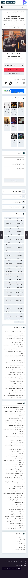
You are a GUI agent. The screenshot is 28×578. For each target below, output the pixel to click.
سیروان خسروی (19, 266)
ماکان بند (8, 287)
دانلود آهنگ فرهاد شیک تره (17, 358)
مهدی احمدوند (9, 306)
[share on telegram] (5, 83)
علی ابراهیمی (19, 274)
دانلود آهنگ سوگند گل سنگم (17, 383)
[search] (2, 7)
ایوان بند (8, 231)
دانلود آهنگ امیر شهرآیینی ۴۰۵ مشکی (15, 386)
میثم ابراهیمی (9, 311)
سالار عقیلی (8, 260)
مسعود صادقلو (19, 300)
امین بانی (19, 229)
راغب (19, 253)
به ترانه (23, 545)
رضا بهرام (8, 253)
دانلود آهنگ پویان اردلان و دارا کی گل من (14, 388)
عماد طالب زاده (9, 271)
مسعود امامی (8, 298)
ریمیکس (12, 568)
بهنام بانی (9, 239)
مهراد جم (19, 311)
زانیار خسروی (19, 260)
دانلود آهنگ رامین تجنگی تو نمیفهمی (15, 374)
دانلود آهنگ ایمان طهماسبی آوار (16, 381)
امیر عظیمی (8, 223)
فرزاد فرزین (19, 284)
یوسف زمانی (8, 319)
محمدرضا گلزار (9, 295)
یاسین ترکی (19, 322)
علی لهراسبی (8, 274)
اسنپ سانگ (22, 547)
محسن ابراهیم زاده (19, 292)
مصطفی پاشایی (19, 303)
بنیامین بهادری (19, 239)
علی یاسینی (8, 276)
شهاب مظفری (19, 271)
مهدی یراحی (8, 308)
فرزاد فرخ (9, 284)
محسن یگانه (19, 295)
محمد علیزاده (19, 298)
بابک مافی (19, 237)
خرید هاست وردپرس (20, 542)
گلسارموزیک (22, 543)
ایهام (19, 234)
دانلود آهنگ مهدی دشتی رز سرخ (16, 393)
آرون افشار (19, 218)
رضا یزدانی (9, 255)
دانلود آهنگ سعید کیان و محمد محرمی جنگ (13, 356)
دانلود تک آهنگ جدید (19, 83)
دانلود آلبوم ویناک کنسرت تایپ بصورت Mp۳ (13, 395)
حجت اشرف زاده (8, 245)
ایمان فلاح (19, 231)
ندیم (9, 314)
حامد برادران (8, 250)
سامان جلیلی (19, 263)
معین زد (8, 303)
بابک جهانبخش (9, 234)
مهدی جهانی (19, 308)
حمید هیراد (8, 247)
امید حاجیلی (19, 226)
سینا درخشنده (19, 268)
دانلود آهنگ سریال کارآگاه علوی (16, 365)
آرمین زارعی (8, 218)
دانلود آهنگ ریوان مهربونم (17, 360)
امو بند (8, 226)
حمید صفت (19, 250)
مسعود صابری (9, 300)
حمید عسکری (19, 247)
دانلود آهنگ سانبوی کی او (17, 342)
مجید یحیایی (19, 290)
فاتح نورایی (8, 282)
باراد (8, 237)
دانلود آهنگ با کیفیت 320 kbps (14, 70)
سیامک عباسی (9, 263)
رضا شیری (19, 258)
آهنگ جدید (6, 568)
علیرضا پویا (19, 279)
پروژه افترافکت (21, 538)
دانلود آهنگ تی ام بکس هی (17, 391)
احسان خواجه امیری (19, 221)
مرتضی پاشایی (9, 290)
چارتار (9, 242)
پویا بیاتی (19, 319)
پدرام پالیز (9, 316)
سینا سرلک (9, 266)
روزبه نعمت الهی (8, 258)
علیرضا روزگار (8, 279)
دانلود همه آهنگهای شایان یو (14, 73)
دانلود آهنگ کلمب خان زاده (17, 370)
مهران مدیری (19, 306)
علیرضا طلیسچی (19, 282)
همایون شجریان (19, 316)
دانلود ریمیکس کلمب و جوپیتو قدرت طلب (14, 367)
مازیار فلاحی (19, 287)
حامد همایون (19, 245)
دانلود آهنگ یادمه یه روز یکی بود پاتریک (14, 363)
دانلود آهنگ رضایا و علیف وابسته (16, 372)
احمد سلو (9, 229)
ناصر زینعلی (19, 314)
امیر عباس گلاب (19, 223)
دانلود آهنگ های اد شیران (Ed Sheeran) (14, 336)
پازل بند (19, 242)
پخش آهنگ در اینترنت (20, 549)
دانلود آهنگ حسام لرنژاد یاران (17, 398)
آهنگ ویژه (18, 568)
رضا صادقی (19, 255)
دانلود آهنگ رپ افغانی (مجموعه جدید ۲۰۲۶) (13, 349)
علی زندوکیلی (19, 276)
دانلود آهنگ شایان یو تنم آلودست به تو (16, 12)
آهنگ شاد (22, 540)
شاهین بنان (8, 268)
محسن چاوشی (9, 292)
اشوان (8, 221)
